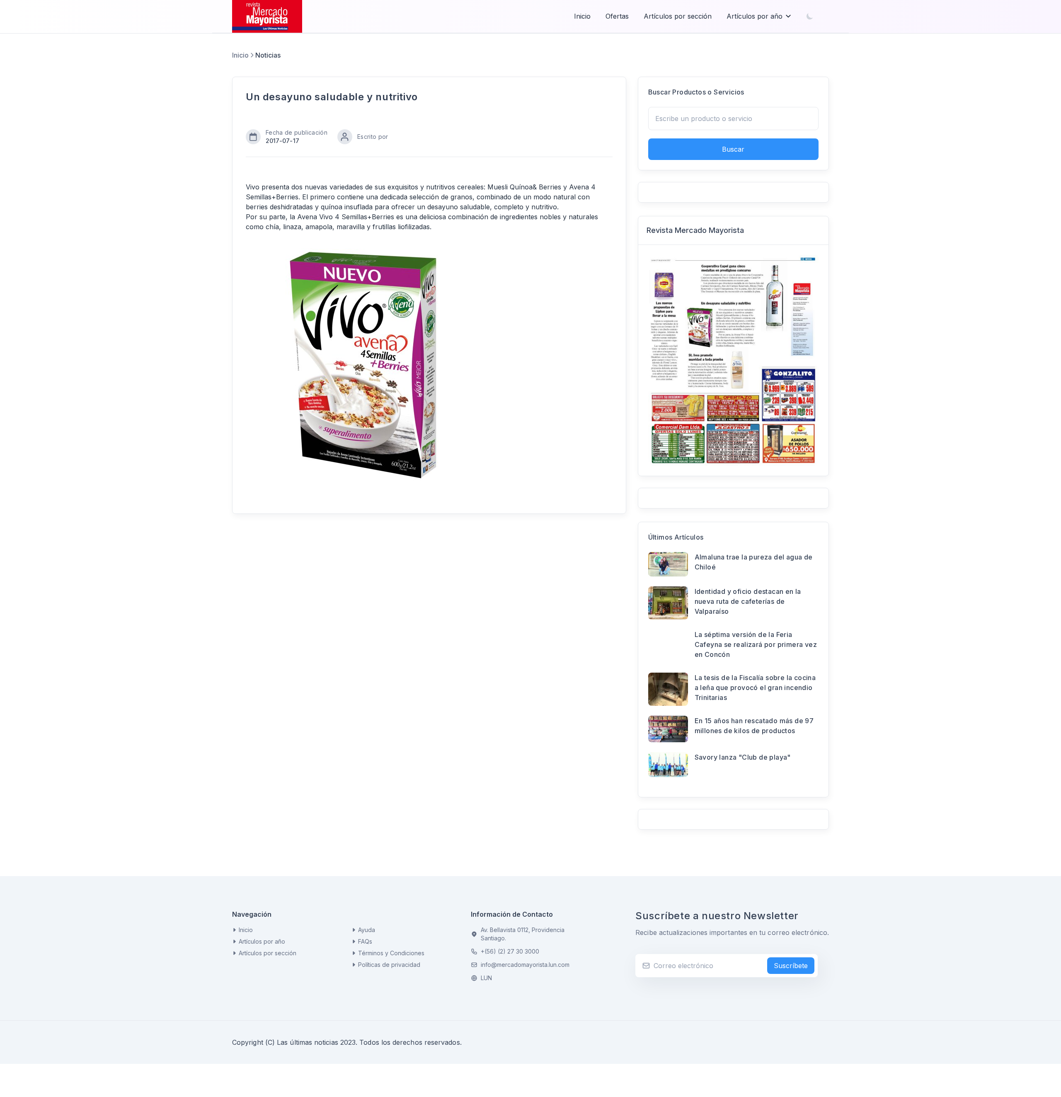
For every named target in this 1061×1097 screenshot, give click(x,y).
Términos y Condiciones (391, 953)
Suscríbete (791, 965)
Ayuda (366, 929)
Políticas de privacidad (389, 964)
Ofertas (617, 16)
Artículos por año (754, 16)
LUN (486, 977)
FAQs (365, 941)
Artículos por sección (678, 16)
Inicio (582, 16)
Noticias (268, 55)
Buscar (733, 149)
